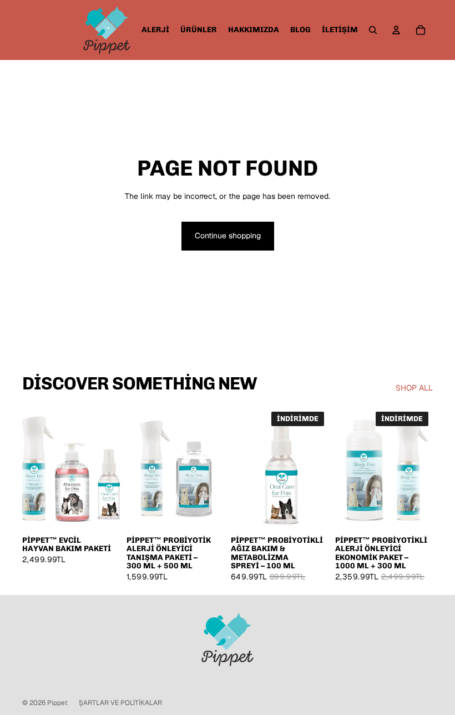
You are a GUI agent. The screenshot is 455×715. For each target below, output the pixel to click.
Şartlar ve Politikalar (120, 702)
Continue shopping (228, 236)
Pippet (57, 702)
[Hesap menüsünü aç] (396, 30)
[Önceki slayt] (135, 468)
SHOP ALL (414, 388)
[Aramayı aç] (373, 30)
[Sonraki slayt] (215, 468)
